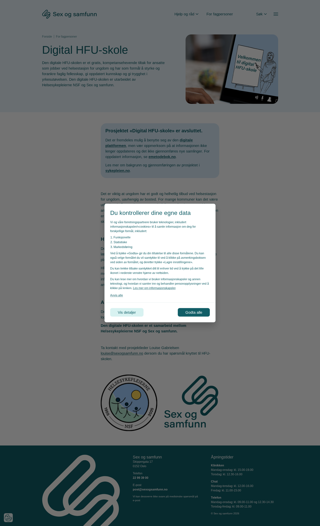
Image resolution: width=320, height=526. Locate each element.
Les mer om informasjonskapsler (154, 288)
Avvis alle (116, 295)
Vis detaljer (127, 312)
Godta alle (193, 312)
